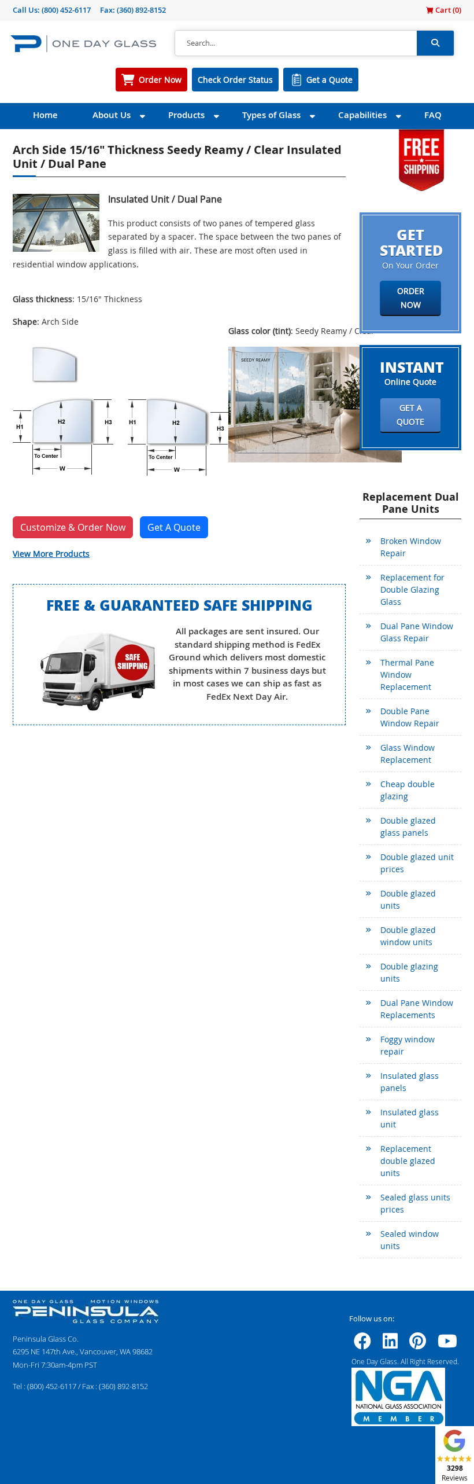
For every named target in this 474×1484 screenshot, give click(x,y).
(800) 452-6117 (66, 10)
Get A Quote (174, 527)
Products (186, 115)
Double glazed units (408, 899)
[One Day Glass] (83, 43)
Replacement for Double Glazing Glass (412, 589)
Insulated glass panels (409, 1081)
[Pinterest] (417, 1344)
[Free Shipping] (421, 158)
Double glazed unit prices (417, 863)
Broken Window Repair (410, 547)
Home (45, 115)
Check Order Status (235, 79)
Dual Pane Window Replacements (416, 1008)
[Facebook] (362, 1344)
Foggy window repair (407, 1045)
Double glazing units (409, 972)
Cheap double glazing (407, 790)
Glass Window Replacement (407, 753)
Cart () (447, 10)
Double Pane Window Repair (409, 717)
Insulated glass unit (409, 1118)
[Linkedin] (390, 1344)
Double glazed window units (408, 935)
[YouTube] (447, 1344)
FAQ (433, 115)
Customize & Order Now (72, 527)
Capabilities (362, 115)
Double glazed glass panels (408, 826)
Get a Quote (329, 79)
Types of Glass (271, 115)
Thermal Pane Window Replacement (407, 674)
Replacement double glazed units (407, 1160)
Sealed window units (409, 1239)
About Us (111, 115)
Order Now (160, 79)
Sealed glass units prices (415, 1203)
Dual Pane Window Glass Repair (416, 632)
